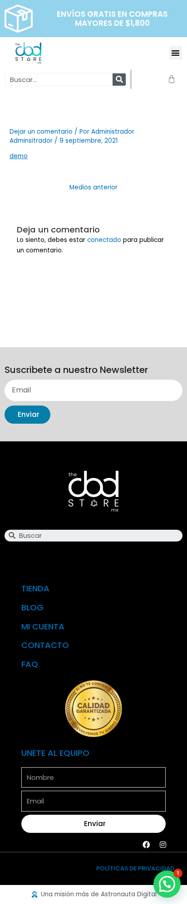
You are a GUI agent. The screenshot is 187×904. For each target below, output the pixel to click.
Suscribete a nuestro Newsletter (76, 370)
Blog (32, 607)
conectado (104, 240)
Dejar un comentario (41, 131)
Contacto (45, 645)
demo (19, 156)
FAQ (29, 664)
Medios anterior (93, 187)
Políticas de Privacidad (135, 868)
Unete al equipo (55, 753)
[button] (175, 52)
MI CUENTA (42, 626)
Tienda (35, 588)
